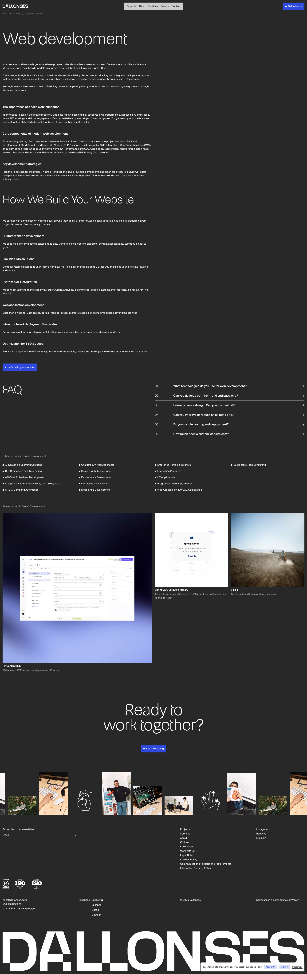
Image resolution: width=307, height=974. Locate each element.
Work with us (187, 851)
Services (153, 6)
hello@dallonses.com (15, 900)
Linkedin (261, 838)
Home (5, 14)
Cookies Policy (188, 859)
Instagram (262, 829)
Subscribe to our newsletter (18, 829)
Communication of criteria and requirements (205, 864)
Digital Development (34, 14)
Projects (131, 6)
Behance (261, 834)
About (142, 6)
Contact (176, 6)
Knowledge (186, 847)
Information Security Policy (195, 868)
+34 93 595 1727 (12, 904)
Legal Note (186, 855)
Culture (165, 6)
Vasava (295, 900)
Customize (297, 967)
